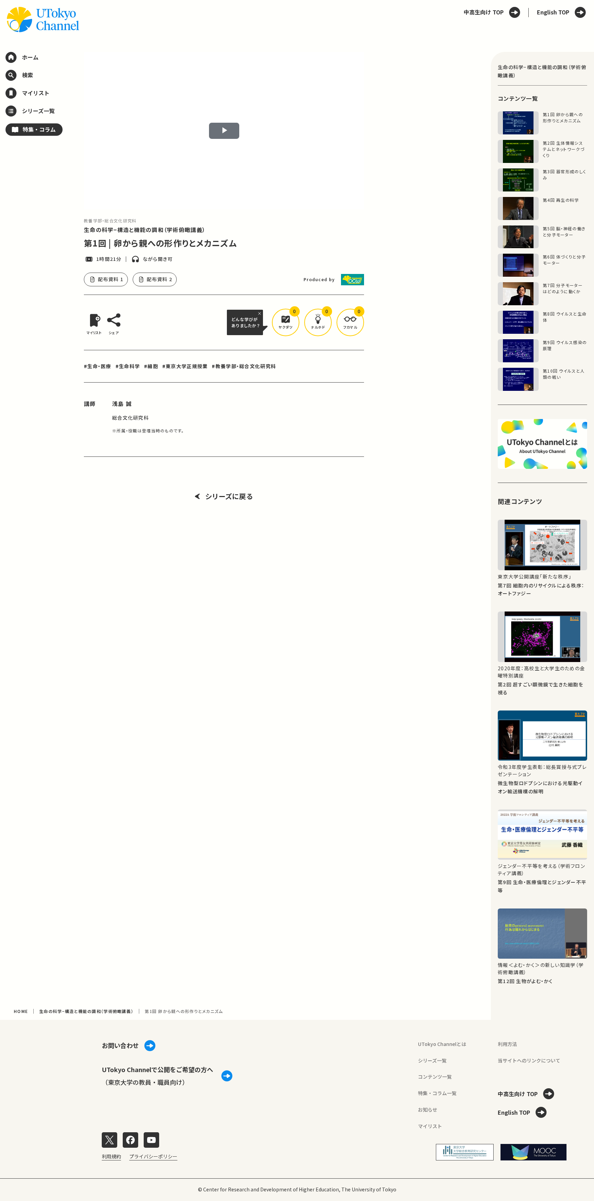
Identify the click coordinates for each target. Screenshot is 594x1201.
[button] (285, 322)
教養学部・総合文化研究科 (110, 220)
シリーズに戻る (229, 496)
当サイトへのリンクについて (529, 1060)
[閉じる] (260, 313)
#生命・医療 (97, 366)
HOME (21, 1011)
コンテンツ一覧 (435, 1076)
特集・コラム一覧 (437, 1093)
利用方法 (507, 1043)
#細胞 (151, 366)
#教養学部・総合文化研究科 (244, 366)
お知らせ (427, 1109)
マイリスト (430, 1126)
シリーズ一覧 (432, 1060)
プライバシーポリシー (153, 1156)
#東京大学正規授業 (185, 366)
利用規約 (111, 1156)
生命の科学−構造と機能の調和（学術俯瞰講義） (145, 229)
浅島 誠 (122, 403)
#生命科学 (128, 366)
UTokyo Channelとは (442, 1043)
